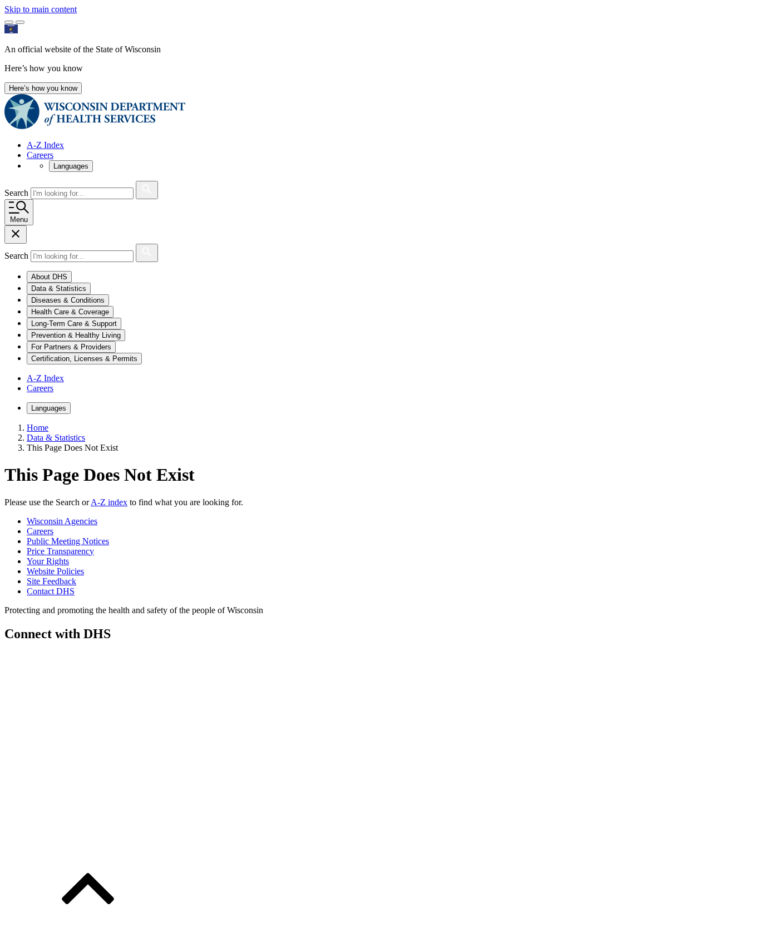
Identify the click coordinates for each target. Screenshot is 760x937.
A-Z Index (45, 145)
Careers (40, 155)
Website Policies (55, 571)
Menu (19, 219)
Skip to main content (40, 9)
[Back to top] (87, 927)
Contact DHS (51, 591)
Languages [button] (70, 166)
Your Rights (48, 561)
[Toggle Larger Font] (8, 22)
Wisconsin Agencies (62, 521)
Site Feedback (51, 581)
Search (17, 193)
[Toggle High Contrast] (20, 22)
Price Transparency (60, 551)
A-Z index (109, 502)
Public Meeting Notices (68, 541)
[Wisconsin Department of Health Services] (94, 126)
